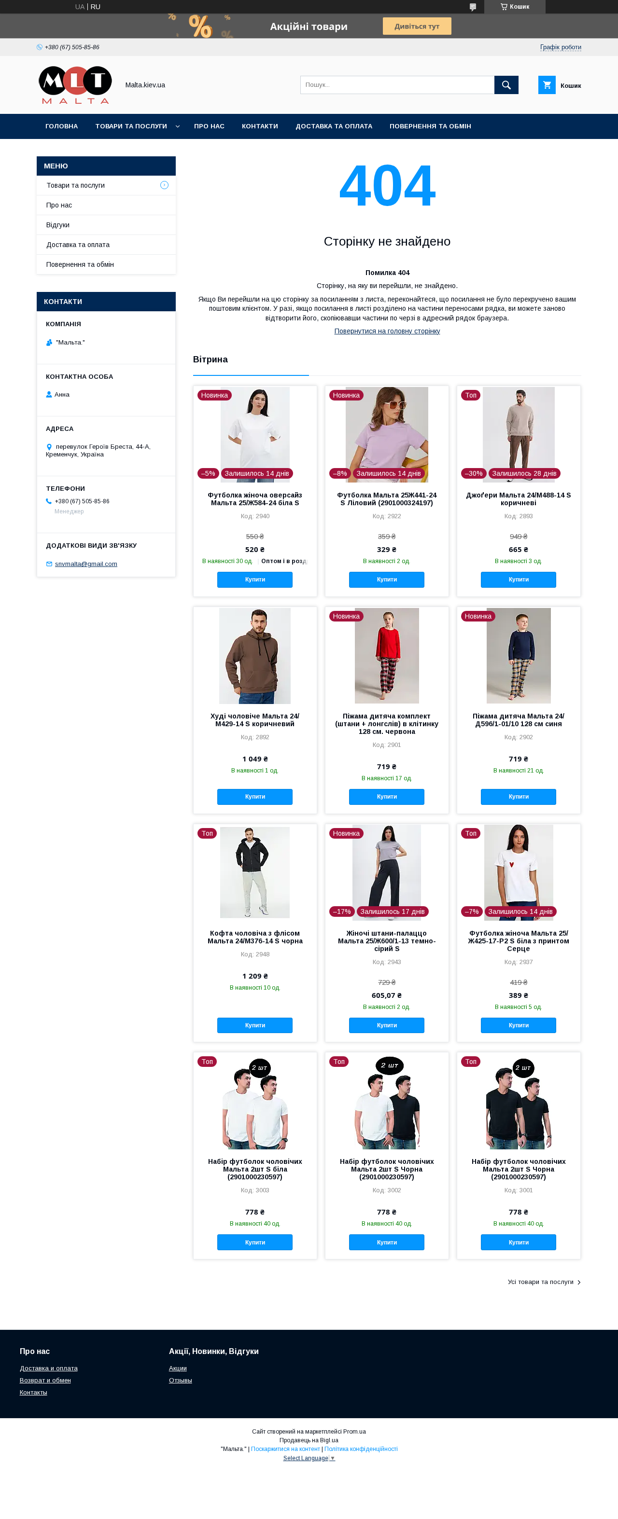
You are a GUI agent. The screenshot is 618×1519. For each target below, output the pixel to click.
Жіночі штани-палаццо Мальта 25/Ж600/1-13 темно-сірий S (387, 941)
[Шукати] (506, 85)
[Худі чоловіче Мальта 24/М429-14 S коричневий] (255, 655)
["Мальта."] (75, 101)
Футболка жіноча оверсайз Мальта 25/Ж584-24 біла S (255, 499)
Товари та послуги (131, 126)
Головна (61, 126)
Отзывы (180, 1380)
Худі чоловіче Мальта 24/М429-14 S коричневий (255, 720)
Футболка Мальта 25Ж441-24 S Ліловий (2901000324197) (386, 499)
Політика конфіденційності (361, 1449)
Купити (255, 579)
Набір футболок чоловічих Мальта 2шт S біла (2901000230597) (255, 1169)
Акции (178, 1368)
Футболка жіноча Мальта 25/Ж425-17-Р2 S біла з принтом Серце (518, 941)
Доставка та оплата (333, 126)
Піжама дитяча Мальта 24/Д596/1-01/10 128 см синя (518, 720)
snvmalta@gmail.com (86, 563)
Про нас (209, 126)
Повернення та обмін (430, 126)
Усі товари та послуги (541, 1281)
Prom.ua (354, 1431)
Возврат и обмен (45, 1380)
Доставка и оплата (49, 1368)
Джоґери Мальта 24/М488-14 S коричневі (518, 499)
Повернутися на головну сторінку (387, 331)
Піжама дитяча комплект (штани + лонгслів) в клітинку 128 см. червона (386, 723)
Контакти (260, 126)
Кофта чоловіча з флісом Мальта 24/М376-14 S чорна (255, 937)
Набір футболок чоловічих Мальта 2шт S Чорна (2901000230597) (387, 1169)
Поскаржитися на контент (285, 1449)
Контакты (33, 1392)
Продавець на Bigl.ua (309, 1440)
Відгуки (58, 225)
